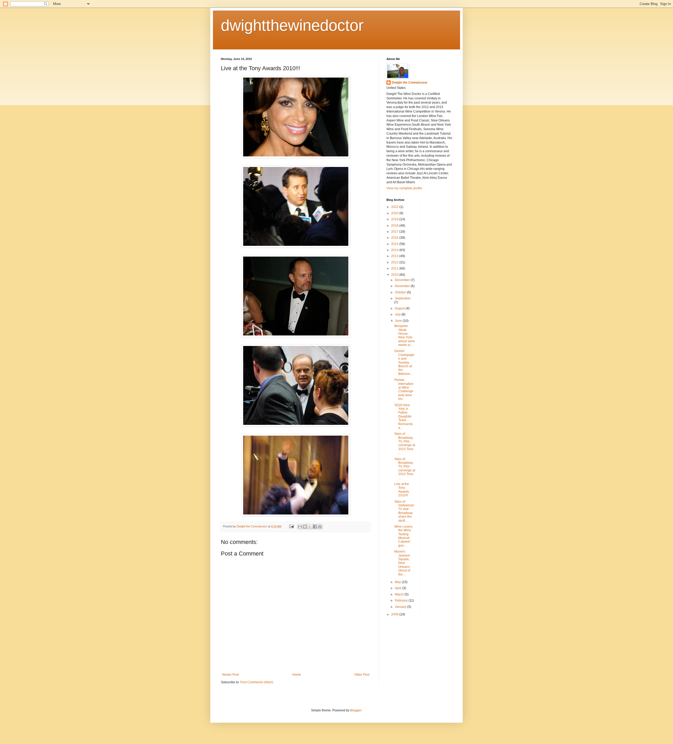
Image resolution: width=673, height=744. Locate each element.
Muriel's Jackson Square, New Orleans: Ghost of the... (402, 563)
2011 (395, 268)
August (400, 308)
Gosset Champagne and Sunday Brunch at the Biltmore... (404, 362)
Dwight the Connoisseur (409, 82)
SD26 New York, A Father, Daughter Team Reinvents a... (403, 416)
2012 (395, 262)
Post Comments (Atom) (256, 682)
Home (296, 674)
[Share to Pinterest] (320, 526)
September (403, 298)
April (398, 588)
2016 (395, 237)
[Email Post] (291, 526)
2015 (395, 244)
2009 (395, 614)
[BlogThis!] (305, 526)
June (399, 321)
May (398, 582)
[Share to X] (310, 526)
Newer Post (230, 674)
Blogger (355, 710)
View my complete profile (404, 188)
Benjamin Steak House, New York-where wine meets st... (404, 335)
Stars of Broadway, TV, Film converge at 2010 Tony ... (404, 443)
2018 (395, 225)
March (400, 594)
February (402, 600)
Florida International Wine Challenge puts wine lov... (404, 389)
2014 (395, 250)
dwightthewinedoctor (292, 25)
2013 (395, 256)
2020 (395, 213)
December (403, 280)
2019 (395, 219)
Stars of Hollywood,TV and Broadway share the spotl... (404, 511)
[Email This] (300, 526)
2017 (395, 231)
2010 (395, 275)
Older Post (361, 674)
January (401, 607)
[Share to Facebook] (315, 526)
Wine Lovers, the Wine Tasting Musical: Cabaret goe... (403, 536)
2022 (395, 207)
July (398, 314)
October (401, 292)
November (403, 286)
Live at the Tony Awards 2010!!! (401, 489)
